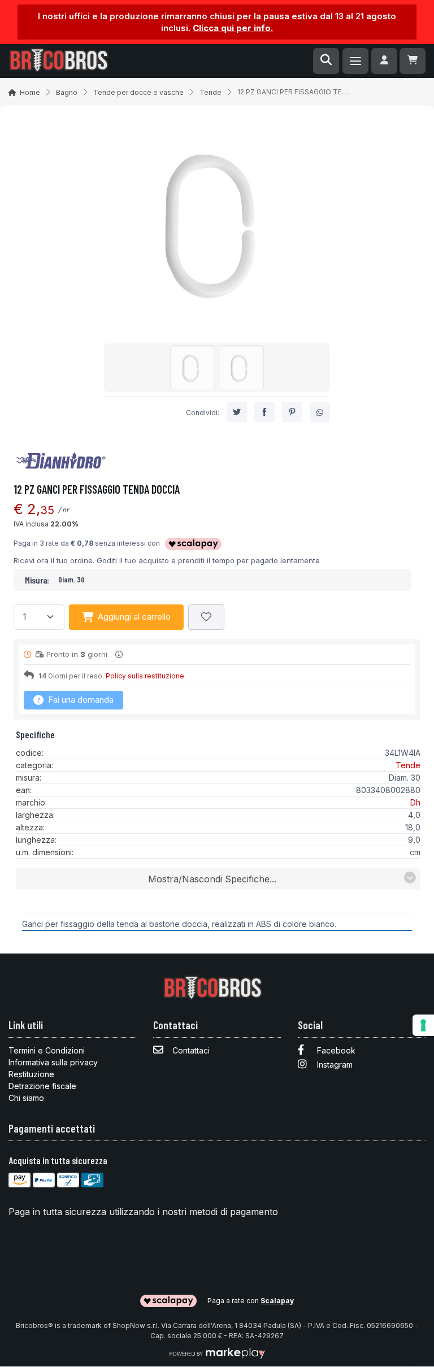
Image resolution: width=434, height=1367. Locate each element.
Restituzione (31, 1074)
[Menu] (355, 61)
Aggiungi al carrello (134, 616)
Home (30, 92)
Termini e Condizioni (46, 1050)
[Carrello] (413, 61)
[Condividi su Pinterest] (292, 412)
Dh (415, 802)
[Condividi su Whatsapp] (320, 412)
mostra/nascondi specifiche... (212, 879)
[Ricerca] (326, 61)
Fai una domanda (80, 699)
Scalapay (277, 1300)
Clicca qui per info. (233, 28)
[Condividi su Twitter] (237, 412)
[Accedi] (384, 61)
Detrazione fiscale (42, 1086)
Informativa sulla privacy (53, 1062)
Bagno (66, 92)
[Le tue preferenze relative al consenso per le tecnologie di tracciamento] (423, 1025)
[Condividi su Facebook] (264, 412)
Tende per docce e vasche (138, 92)
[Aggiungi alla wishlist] (206, 617)
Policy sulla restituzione (145, 676)
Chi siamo (26, 1098)
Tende (210, 92)
